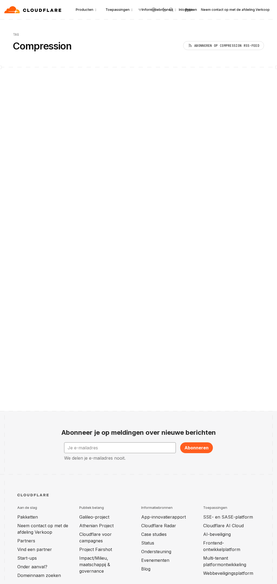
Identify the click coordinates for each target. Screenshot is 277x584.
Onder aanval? (32, 566)
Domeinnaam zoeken (39, 575)
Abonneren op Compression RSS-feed (226, 46)
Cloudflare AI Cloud (223, 525)
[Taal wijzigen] (154, 10)
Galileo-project (94, 517)
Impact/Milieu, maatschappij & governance (94, 564)
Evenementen (155, 560)
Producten (84, 9)
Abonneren (196, 447)
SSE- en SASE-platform (228, 517)
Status (147, 543)
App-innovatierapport (163, 517)
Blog (145, 569)
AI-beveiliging (217, 534)
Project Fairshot (95, 549)
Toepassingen (117, 9)
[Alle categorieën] (140, 9)
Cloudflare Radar (158, 525)
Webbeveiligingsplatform (228, 573)
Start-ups (27, 558)
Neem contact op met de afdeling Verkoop (235, 10)
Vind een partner (34, 549)
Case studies (154, 534)
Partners (26, 540)
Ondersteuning (156, 551)
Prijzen (191, 9)
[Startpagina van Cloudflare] (33, 9)
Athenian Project (96, 525)
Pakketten (27, 517)
